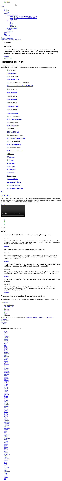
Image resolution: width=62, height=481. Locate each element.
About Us (6, 10)
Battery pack (11, 169)
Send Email (4, 322)
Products (6, 13)
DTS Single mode (13, 126)
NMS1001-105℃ (12, 106)
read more (6, 56)
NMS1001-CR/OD (13, 79)
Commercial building (14, 182)
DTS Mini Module (13, 132)
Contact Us (7, 35)
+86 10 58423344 (8, 306)
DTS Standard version (14, 119)
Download (10, 29)
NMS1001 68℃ (12, 93)
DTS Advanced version (14, 151)
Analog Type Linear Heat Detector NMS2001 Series (23, 18)
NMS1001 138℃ (12, 113)
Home (5, 9)
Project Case (7, 32)
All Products (4, 319)
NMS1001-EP (11, 73)
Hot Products (29, 317)
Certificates (10, 31)
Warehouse (10, 157)
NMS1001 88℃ (12, 99)
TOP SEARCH (50, 317)
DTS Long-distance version (16, 138)
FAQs (5, 34)
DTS (11, 22)
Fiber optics (10, 21)
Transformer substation (15, 188)
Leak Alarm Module (12, 28)
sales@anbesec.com (9, 305)
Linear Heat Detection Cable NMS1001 (20, 86)
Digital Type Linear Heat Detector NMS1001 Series (23, 16)
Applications (13, 19)
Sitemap (35, 317)
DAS (11, 23)
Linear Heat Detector (12, 15)
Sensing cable (13, 26)
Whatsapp (3, 323)
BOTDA (12, 25)
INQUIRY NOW (5, 302)
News (8, 12)
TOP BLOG (42, 317)
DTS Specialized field (14, 144)
